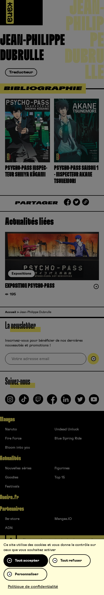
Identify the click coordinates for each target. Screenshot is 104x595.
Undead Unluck (67, 429)
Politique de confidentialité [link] (33, 587)
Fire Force (13, 438)
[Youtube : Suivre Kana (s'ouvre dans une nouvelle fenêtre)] (94, 401)
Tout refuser (71, 560)
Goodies (11, 477)
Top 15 (60, 477)
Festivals (12, 486)
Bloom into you (17, 447)
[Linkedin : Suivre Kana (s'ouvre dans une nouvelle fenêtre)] (66, 401)
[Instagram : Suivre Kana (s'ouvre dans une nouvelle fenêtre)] (10, 401)
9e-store (12, 519)
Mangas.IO (63, 519)
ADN (9, 528)
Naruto (11, 429)
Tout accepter (27, 560)
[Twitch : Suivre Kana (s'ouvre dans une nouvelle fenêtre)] (38, 401)
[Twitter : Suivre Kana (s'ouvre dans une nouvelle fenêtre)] (80, 401)
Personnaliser (26, 574)
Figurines (62, 468)
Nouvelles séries (18, 468)
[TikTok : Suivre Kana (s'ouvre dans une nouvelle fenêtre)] (24, 401)
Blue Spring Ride (68, 438)
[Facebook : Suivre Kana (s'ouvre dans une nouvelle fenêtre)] (52, 401)
